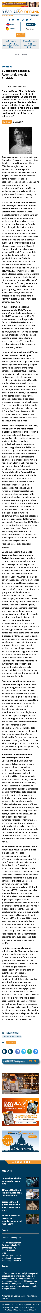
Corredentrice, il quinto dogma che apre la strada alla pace (11, 1205)
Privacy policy (7, 1295)
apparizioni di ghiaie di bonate (12, 1037)
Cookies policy (19, 1295)
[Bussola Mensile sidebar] (20, 1112)
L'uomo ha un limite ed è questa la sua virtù (11, 1181)
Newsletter (30, 28)
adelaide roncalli (12, 1033)
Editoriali (25, 54)
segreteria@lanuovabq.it (11, 1258)
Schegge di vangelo (11, 41)
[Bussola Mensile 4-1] (20, 1083)
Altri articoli (21, 1162)
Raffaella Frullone (17, 86)
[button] (20, 34)
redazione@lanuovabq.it (11, 1255)
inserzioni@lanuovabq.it (11, 1260)
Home (17, 54)
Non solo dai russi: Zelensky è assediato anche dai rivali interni (12, 1219)
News (12, 24)
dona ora (30, 24)
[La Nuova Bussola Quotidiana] (20, 12)
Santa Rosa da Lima (29, 41)
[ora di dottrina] (20, 1141)
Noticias (11, 28)
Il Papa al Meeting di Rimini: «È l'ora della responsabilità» (12, 1193)
